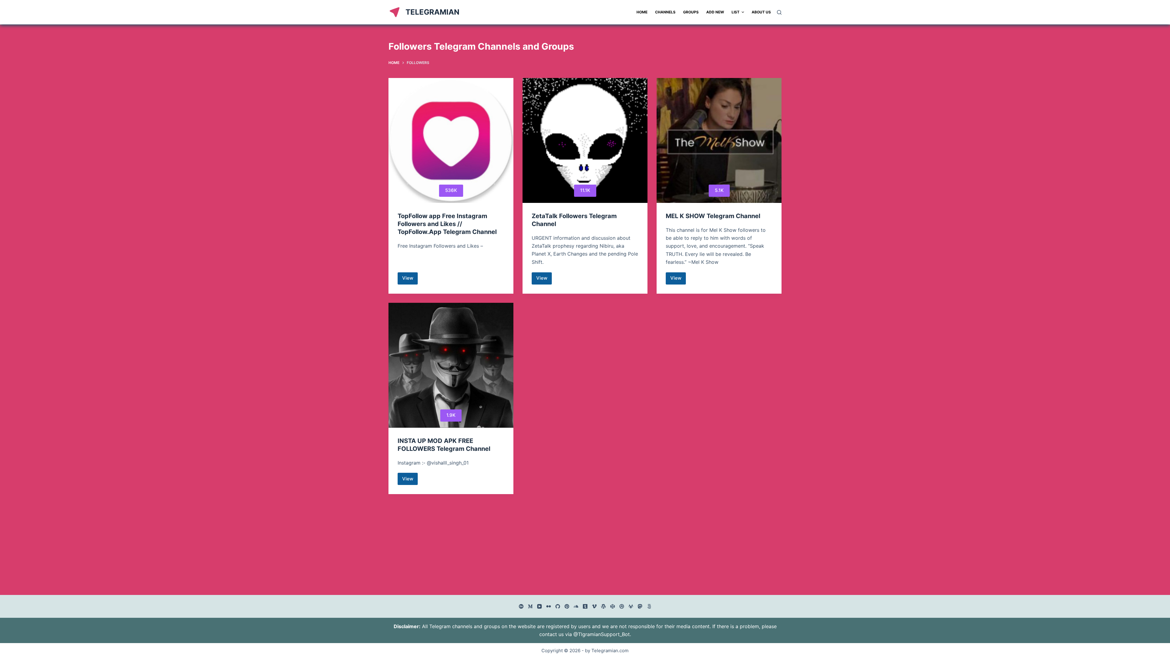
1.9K (451, 415)
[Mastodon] (640, 606)
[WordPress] (603, 606)
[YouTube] (539, 606)
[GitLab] (631, 606)
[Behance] (521, 606)
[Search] (779, 12)
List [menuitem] (735, 12)
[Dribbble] (621, 606)
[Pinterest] (567, 606)
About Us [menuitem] (761, 12)
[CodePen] (612, 606)
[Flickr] (548, 606)
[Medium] (530, 606)
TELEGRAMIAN (432, 12)
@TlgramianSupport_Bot (601, 634)
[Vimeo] (594, 606)
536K (451, 190)
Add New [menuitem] (715, 12)
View (410, 279)
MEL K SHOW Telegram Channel (713, 216)
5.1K (719, 190)
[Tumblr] (585, 606)
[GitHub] (557, 606)
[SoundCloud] (576, 606)
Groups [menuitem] (691, 12)
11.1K (585, 190)
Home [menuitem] (641, 12)
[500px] (649, 606)
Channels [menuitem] (665, 12)
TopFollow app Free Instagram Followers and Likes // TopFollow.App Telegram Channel (447, 223)
